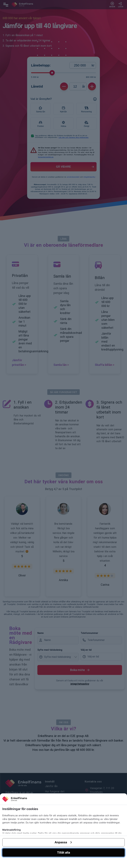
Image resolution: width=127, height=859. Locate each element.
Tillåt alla (63, 852)
